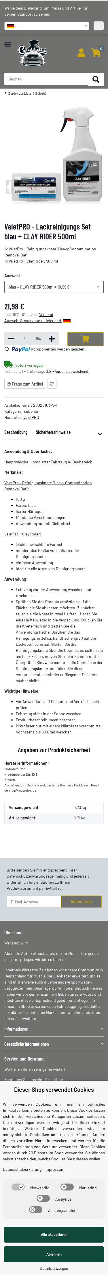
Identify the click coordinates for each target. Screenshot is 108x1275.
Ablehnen (54, 1254)
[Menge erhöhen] (52, 338)
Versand (46, 314)
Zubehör (31, 411)
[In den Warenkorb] (85, 339)
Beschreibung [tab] (15, 432)
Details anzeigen (54, 1268)
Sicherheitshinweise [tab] (53, 432)
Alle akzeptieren (54, 1234)
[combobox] (46, 26)
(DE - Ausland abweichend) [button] (67, 371)
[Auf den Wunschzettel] (52, 384)
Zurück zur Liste (19, 93)
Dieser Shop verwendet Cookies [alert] (54, 1089)
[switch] (18, 1187)
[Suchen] (96, 80)
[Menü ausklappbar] (7, 41)
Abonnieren (81, 901)
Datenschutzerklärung (26, 876)
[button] (81, 53)
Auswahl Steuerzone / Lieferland (33, 320)
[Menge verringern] (11, 338)
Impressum (54, 1169)
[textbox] (47, 26)
